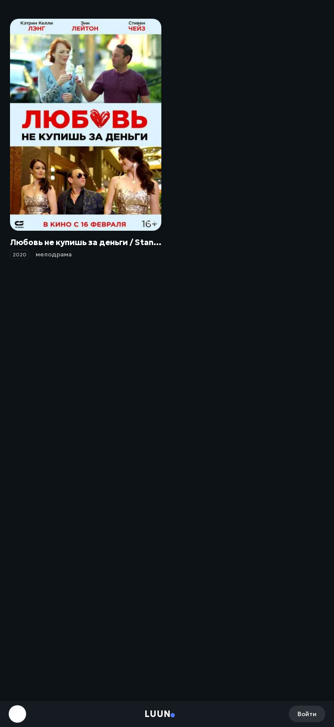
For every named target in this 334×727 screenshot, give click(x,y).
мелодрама (54, 254)
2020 (20, 254)
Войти (307, 714)
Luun (157, 714)
